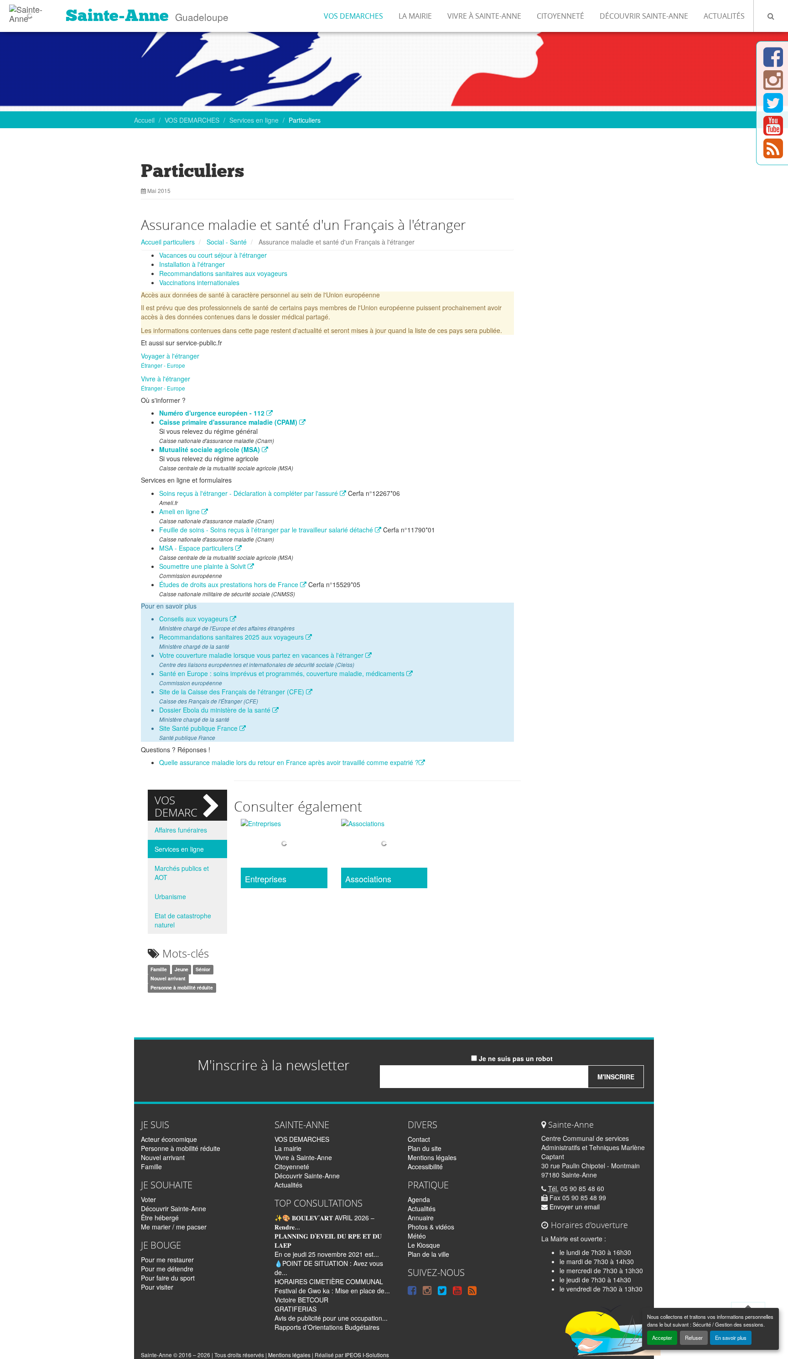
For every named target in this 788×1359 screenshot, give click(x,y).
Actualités (724, 16)
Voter (148, 1199)
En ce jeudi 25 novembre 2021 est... (327, 1254)
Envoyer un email (574, 1206)
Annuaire (421, 1217)
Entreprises (265, 879)
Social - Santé (227, 241)
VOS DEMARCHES (353, 16)
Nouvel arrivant (168, 978)
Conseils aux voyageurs (194, 618)
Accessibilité (425, 1166)
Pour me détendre (167, 1268)
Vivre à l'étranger (165, 378)
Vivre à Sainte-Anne (484, 16)
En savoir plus (731, 1337)
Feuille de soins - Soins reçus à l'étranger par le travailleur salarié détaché (267, 529)
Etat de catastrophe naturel (183, 920)
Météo (417, 1235)
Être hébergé (160, 1217)
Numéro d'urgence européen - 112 (212, 412)
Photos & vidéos (431, 1226)
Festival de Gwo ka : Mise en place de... (332, 1290)
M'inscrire (615, 1076)
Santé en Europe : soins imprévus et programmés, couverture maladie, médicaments (282, 673)
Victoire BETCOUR (301, 1299)
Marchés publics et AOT (182, 873)
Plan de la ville (428, 1254)
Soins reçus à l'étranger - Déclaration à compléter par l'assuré (249, 493)
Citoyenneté (560, 16)
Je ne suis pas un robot (515, 1058)
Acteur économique (169, 1139)
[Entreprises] (284, 844)
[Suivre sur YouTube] (773, 130)
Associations (368, 879)
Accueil (144, 120)
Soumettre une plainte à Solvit (203, 566)
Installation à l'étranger (192, 264)
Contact (419, 1139)
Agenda (419, 1199)
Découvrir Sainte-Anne (644, 16)
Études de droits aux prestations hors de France (229, 584)
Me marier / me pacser (174, 1226)
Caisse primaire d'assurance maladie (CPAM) (229, 422)
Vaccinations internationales (199, 282)
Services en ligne (254, 120)
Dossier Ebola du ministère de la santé (215, 709)
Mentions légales (432, 1157)
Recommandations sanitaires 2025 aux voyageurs (232, 636)
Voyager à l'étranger (170, 355)
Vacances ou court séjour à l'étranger (213, 255)
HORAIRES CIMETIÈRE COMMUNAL (329, 1281)
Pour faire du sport (168, 1277)
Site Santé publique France (199, 728)
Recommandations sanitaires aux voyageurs (223, 273)
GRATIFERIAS (295, 1308)
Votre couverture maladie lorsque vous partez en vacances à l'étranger (262, 655)
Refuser (694, 1337)
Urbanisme (170, 896)
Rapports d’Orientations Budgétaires (327, 1327)
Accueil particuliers (168, 241)
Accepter (662, 1337)
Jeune (181, 969)
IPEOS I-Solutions (367, 1355)
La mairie (415, 16)
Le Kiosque (424, 1245)
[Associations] (384, 844)
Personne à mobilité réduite (181, 987)
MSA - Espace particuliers (197, 547)
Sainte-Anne (117, 15)
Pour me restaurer (167, 1259)
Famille (158, 969)
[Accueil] (29, 11)
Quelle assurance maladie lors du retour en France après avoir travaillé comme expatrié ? (289, 762)
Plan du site (424, 1148)
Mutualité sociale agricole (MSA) (210, 449)
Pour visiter (157, 1286)
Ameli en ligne (180, 511)
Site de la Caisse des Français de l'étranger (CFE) (232, 691)
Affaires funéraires (181, 829)
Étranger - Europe (163, 365)
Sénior (203, 969)
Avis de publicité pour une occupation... (331, 1318)
